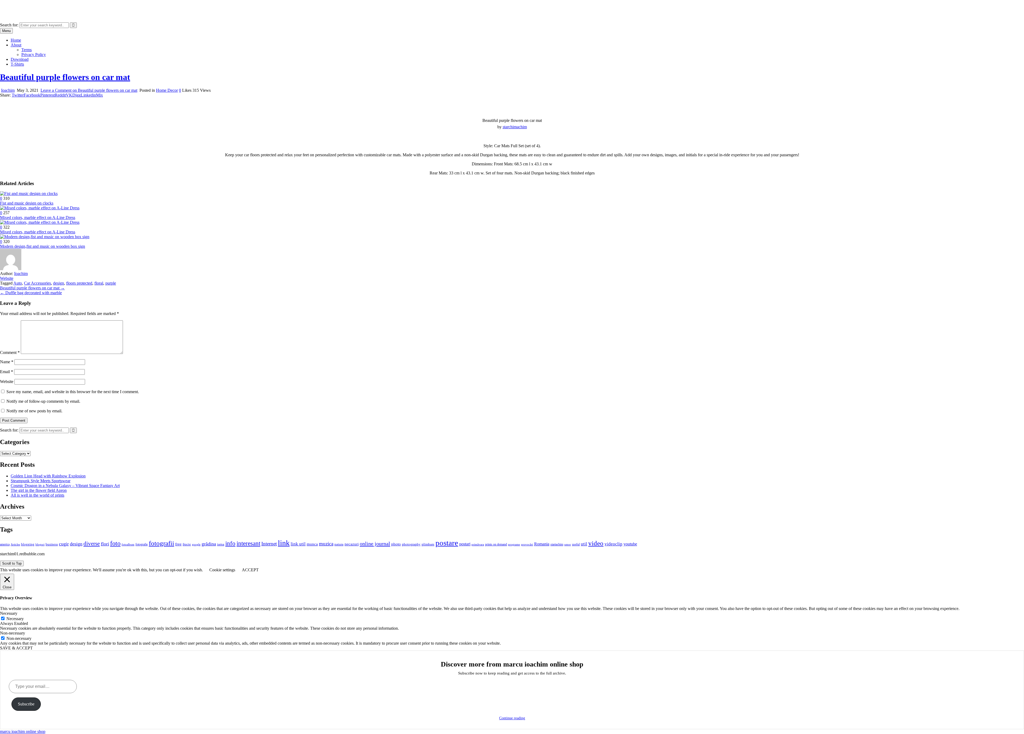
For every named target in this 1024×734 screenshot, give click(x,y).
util (584, 543)
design (58, 283)
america (5, 544)
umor (567, 544)
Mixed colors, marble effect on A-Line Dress (37, 217)
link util (298, 543)
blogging (27, 544)
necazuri (352, 544)
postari (464, 544)
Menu (6, 31)
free (178, 544)
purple (110, 283)
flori (105, 543)
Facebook (32, 95)
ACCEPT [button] (250, 570)
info (230, 543)
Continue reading (512, 718)
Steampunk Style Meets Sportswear (40, 480)
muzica (326, 543)
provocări (527, 544)
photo (396, 544)
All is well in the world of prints (37, 495)
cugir (64, 543)
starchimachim (515, 127)
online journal (375, 543)
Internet (269, 543)
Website (6, 278)
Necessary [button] (8, 613)
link (284, 543)
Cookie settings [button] (222, 570)
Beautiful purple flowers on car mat (65, 77)
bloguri (40, 544)
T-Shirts (17, 64)
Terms (26, 49)
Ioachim (8, 90)
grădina (209, 543)
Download (20, 59)
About (16, 45)
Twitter (18, 95)
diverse (91, 543)
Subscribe (26, 704)
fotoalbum (128, 544)
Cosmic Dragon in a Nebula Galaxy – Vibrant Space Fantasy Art (65, 485)
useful (576, 544)
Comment (10, 352)
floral (98, 283)
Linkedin (88, 95)
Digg (76, 95)
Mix (99, 95)
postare (446, 542)
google (196, 544)
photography (411, 544)
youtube (630, 544)
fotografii (161, 543)
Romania (541, 544)
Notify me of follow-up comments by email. (43, 401)
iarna (220, 544)
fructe (187, 544)
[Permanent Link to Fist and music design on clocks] (29, 193)
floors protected (79, 283)
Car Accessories (37, 283)
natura (338, 544)
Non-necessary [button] (12, 633)
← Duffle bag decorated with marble (31, 292)
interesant (248, 543)
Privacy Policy (33, 54)
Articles (15, 544)
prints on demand (496, 544)
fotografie (141, 544)
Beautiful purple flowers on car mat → (32, 288)
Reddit (60, 95)
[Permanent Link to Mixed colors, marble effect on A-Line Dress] (39, 208)
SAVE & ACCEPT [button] (16, 648)
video (595, 543)
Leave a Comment (89, 90)
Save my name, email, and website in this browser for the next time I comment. (72, 391)
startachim (556, 544)
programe (514, 544)
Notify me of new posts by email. (34, 411)
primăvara (477, 544)
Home (16, 40)
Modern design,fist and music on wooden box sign (42, 246)
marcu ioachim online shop (22, 6)
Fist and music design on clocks (26, 203)
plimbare (428, 544)
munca (312, 544)
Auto (17, 283)
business (52, 544)
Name (6, 362)
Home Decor (167, 90)
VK (69, 95)
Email (6, 371)
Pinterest (47, 95)
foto (115, 543)
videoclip (613, 543)
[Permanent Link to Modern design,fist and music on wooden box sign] (44, 236)
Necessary (15, 618)
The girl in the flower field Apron (39, 490)
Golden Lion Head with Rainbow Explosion (48, 476)
